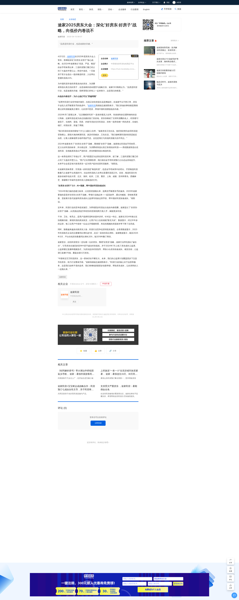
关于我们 (155, 2)
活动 (110, 9)
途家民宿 (71, 56)
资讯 (81, 9)
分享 (112, 351)
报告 (100, 9)
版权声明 (107, 314)
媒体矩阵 (130, 2)
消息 (168, 2)
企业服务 (122, 9)
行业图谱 (135, 9)
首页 (72, 9)
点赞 (98, 351)
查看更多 (174, 40)
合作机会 (141, 2)
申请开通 (105, 284)
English (146, 9)
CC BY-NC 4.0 (97, 317)
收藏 (83, 351)
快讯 (91, 9)
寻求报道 (168, 9)
